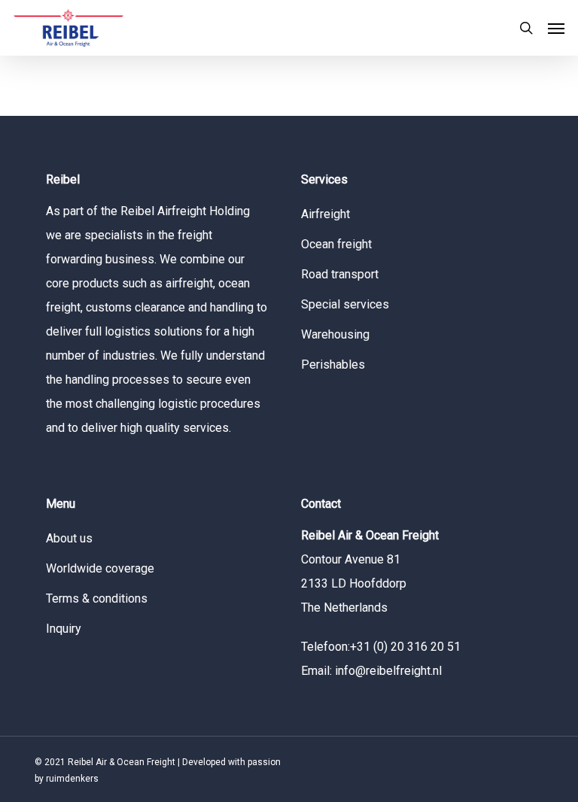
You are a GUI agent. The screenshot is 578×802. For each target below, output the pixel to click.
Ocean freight (336, 244)
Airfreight (325, 214)
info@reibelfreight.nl (388, 671)
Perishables (333, 364)
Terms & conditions (97, 598)
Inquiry (63, 628)
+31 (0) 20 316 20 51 (405, 646)
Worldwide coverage (100, 568)
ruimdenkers (72, 778)
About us (69, 538)
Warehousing (335, 334)
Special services (345, 304)
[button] (556, 27)
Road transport (340, 274)
